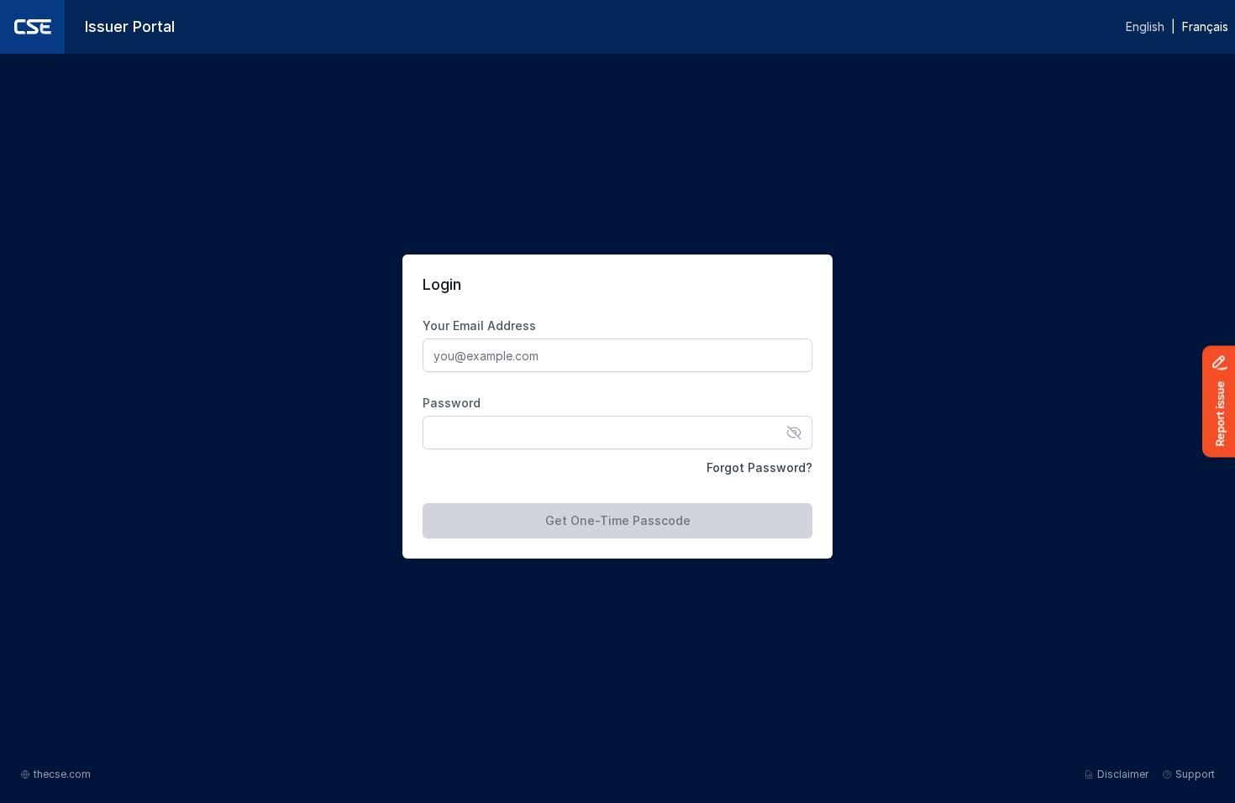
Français (1205, 26)
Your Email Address (479, 325)
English (1145, 26)
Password (452, 403)
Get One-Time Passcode (618, 520)
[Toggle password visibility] (794, 432)
